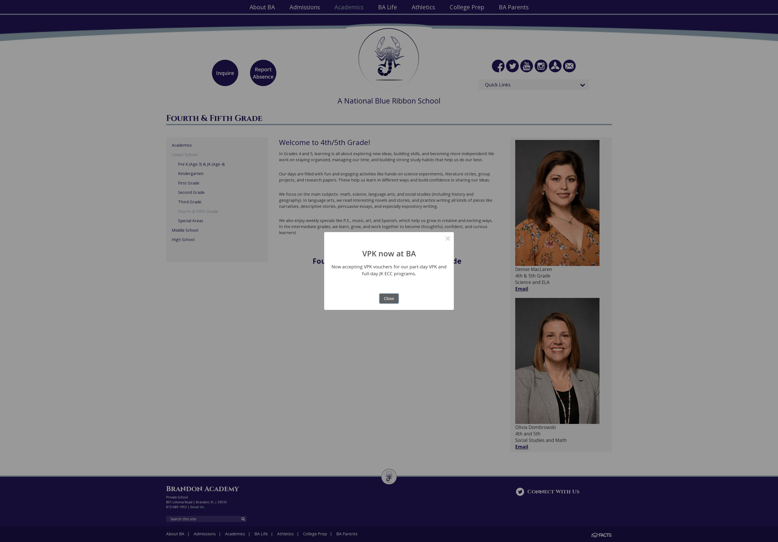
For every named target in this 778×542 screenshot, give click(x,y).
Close (389, 298)
